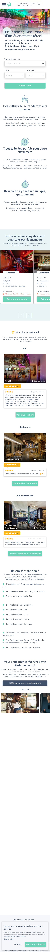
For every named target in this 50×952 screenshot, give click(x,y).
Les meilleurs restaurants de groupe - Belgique (26, 951)
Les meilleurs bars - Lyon (17, 614)
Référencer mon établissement (25, 683)
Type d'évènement (12, 59)
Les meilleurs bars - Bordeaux (19, 605)
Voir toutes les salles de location (25, 553)
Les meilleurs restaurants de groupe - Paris (25, 591)
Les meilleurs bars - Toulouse (19, 624)
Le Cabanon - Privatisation (11, 527)
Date (6, 70)
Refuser (18, 944)
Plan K (7, 381)
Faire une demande (17, 299)
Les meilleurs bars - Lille (16, 610)
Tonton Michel (11, 459)
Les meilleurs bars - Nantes (18, 619)
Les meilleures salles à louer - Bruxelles (23, 647)
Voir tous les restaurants (25, 483)
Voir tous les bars (25, 415)
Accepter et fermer (35, 944)
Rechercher (25, 85)
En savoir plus (8, 939)
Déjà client (25, 689)
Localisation (31, 70)
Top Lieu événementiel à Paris (19, 596)
